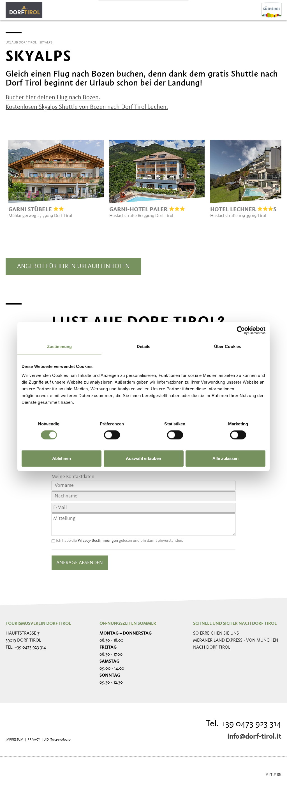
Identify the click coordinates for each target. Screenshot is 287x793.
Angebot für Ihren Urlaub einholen (73, 266)
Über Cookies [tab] (227, 346)
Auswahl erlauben (143, 458)
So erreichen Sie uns (216, 633)
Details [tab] (144, 346)
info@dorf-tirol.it (254, 736)
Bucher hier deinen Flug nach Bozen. (53, 97)
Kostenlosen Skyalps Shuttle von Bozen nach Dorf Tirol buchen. (87, 107)
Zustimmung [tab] (59, 346)
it (270, 774)
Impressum (14, 739)
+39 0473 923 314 (30, 647)
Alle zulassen (225, 458)
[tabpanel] (56, 179)
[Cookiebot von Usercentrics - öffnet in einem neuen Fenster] (240, 330)
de (262, 774)
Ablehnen (61, 458)
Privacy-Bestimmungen (98, 541)
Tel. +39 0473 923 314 (243, 724)
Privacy (33, 739)
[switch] (112, 434)
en (279, 774)
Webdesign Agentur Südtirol (12, 775)
